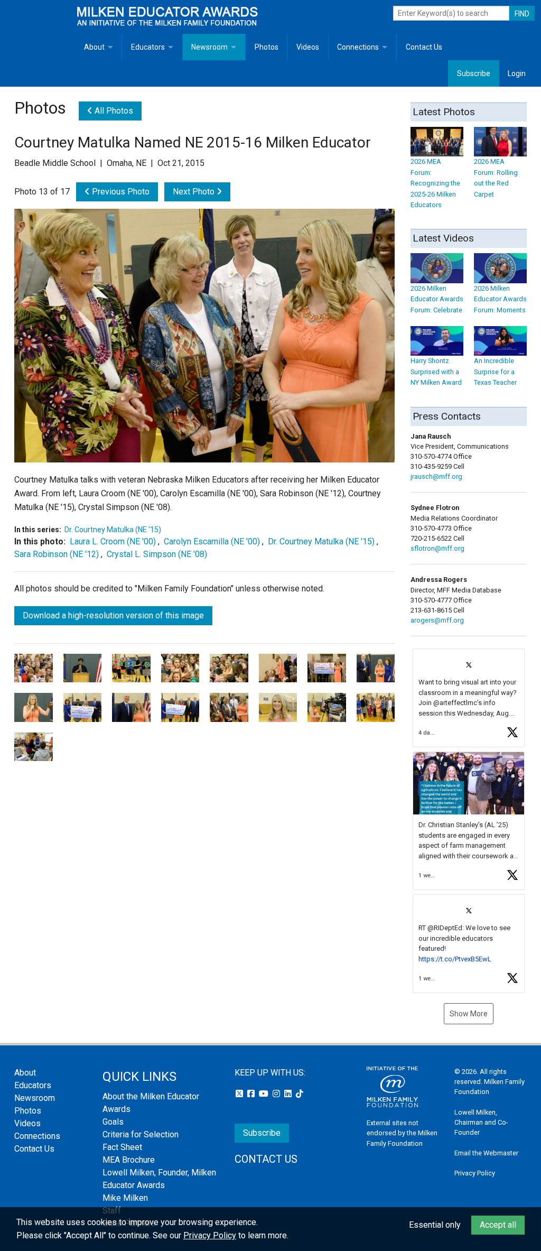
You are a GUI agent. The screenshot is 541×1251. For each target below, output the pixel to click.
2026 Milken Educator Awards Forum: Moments (500, 299)
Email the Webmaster (486, 1153)
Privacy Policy (474, 1173)
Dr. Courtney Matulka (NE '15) (112, 529)
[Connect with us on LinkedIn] (289, 1094)
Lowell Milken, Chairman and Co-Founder (481, 1122)
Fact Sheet (122, 1147)
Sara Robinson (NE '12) (56, 554)
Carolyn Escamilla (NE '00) (212, 541)
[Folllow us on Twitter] (240, 1094)
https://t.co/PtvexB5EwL (454, 959)
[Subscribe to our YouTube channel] (265, 1094)
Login (517, 73)
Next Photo (195, 192)
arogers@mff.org (437, 620)
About (94, 47)
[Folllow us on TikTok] (299, 1094)
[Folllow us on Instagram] (277, 1094)
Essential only (435, 1225)
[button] (468, 698)
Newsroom (209, 47)
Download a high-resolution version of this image (113, 615)
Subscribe (473, 73)
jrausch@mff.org (436, 476)
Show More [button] (469, 1013)
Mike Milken (125, 1198)
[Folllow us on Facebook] (252, 1094)
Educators (148, 47)
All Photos (112, 111)
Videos (307, 47)
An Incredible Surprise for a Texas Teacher (495, 371)
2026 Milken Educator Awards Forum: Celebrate (437, 299)
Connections (358, 47)
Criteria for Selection (140, 1134)
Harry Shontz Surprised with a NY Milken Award (436, 371)
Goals (113, 1122)
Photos (266, 47)
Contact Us (424, 47)
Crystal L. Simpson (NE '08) (157, 554)
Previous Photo (120, 192)
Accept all (498, 1225)
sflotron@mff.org (437, 548)
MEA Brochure (128, 1160)
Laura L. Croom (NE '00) (113, 541)
